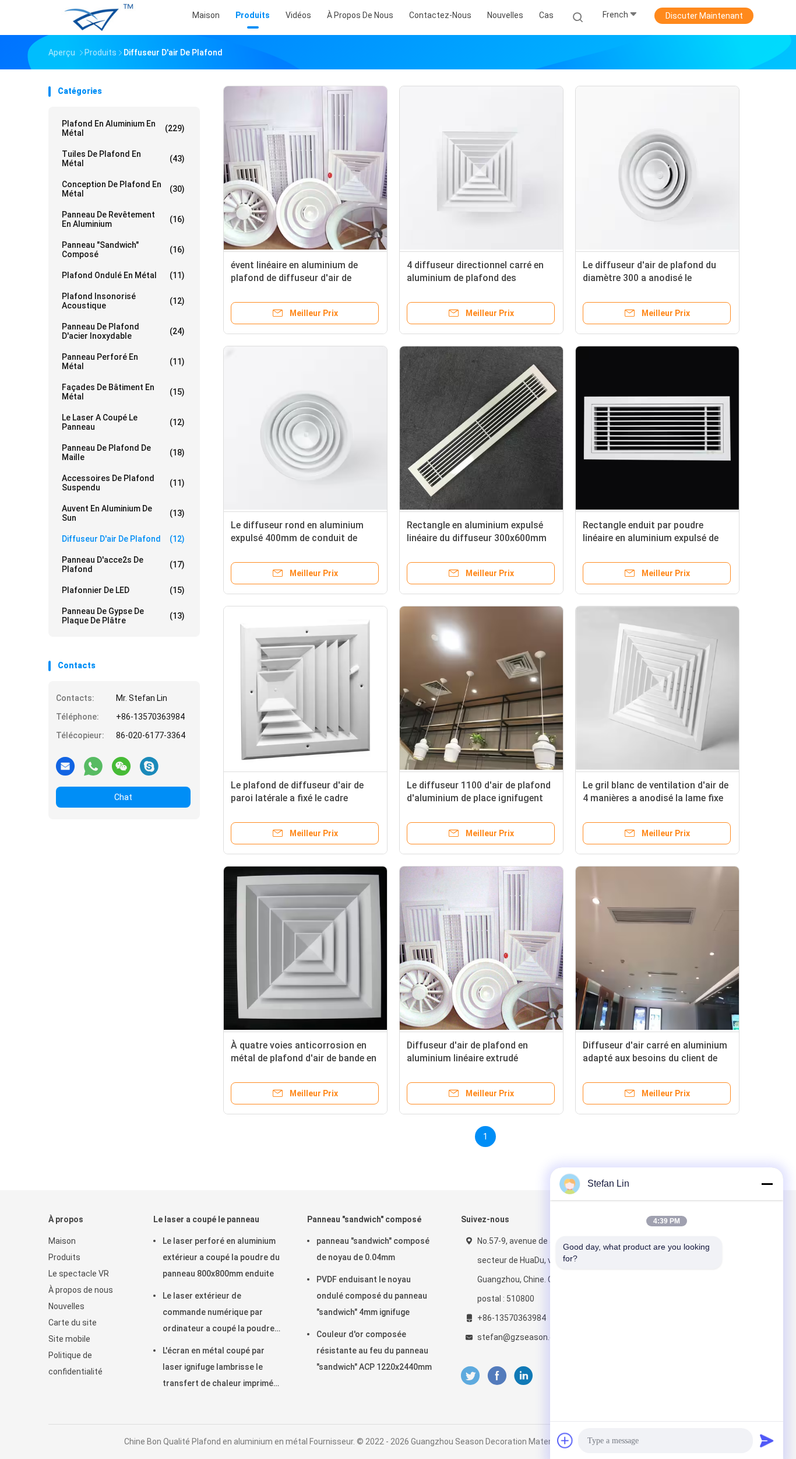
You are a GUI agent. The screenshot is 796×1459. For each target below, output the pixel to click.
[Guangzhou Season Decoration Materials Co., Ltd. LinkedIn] (523, 1376)
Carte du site (72, 1322)
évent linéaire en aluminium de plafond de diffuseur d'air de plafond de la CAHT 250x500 (294, 277)
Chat (123, 797)
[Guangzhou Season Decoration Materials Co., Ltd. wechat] (121, 765)
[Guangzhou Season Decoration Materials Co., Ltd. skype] (149, 765)
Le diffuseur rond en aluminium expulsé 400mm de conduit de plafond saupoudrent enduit (297, 538)
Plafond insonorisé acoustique (123, 301)
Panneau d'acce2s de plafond (123, 564)
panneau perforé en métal (123, 361)
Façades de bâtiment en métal (123, 392)
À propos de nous (80, 1290)
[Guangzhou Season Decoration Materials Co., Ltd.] (94, 17)
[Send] (767, 1440)
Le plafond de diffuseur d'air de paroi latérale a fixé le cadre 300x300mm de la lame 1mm (297, 798)
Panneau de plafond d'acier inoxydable (123, 331)
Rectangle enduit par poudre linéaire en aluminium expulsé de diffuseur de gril (650, 538)
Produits (64, 1257)
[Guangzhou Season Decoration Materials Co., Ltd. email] (65, 765)
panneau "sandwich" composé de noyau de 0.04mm (372, 1249)
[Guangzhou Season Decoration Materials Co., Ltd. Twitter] (470, 1376)
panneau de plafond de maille (123, 452)
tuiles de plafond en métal (123, 158)
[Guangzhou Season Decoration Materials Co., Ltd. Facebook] (496, 1376)
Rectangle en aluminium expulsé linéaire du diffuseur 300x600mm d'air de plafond (477, 538)
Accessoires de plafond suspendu (123, 483)
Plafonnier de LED (123, 590)
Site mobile (69, 1339)
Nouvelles (66, 1306)
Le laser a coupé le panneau (123, 422)
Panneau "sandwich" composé (123, 249)
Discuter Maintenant (704, 15)
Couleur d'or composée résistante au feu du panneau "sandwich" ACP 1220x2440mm (374, 1351)
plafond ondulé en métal (123, 275)
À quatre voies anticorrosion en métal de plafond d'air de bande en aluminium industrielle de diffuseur (305, 1058)
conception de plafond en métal (123, 189)
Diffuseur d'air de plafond (123, 538)
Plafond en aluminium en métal (123, 128)
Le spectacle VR (78, 1273)
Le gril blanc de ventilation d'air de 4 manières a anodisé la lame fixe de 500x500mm (655, 798)
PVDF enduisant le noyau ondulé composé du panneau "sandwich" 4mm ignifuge (371, 1296)
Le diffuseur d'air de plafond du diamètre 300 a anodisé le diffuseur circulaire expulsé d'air (651, 277)
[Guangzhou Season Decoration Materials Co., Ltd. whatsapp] (93, 765)
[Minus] (767, 1184)
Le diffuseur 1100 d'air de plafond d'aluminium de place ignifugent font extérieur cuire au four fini (479, 798)
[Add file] (565, 1440)
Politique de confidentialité (75, 1363)
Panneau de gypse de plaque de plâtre (123, 615)
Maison (62, 1241)
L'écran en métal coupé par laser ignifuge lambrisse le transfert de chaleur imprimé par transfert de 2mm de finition (218, 1368)
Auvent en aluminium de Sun (123, 513)
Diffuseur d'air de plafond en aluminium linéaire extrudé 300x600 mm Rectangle (467, 1058)
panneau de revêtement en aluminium (123, 219)
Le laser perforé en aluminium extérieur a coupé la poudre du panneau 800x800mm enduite (221, 1257)
